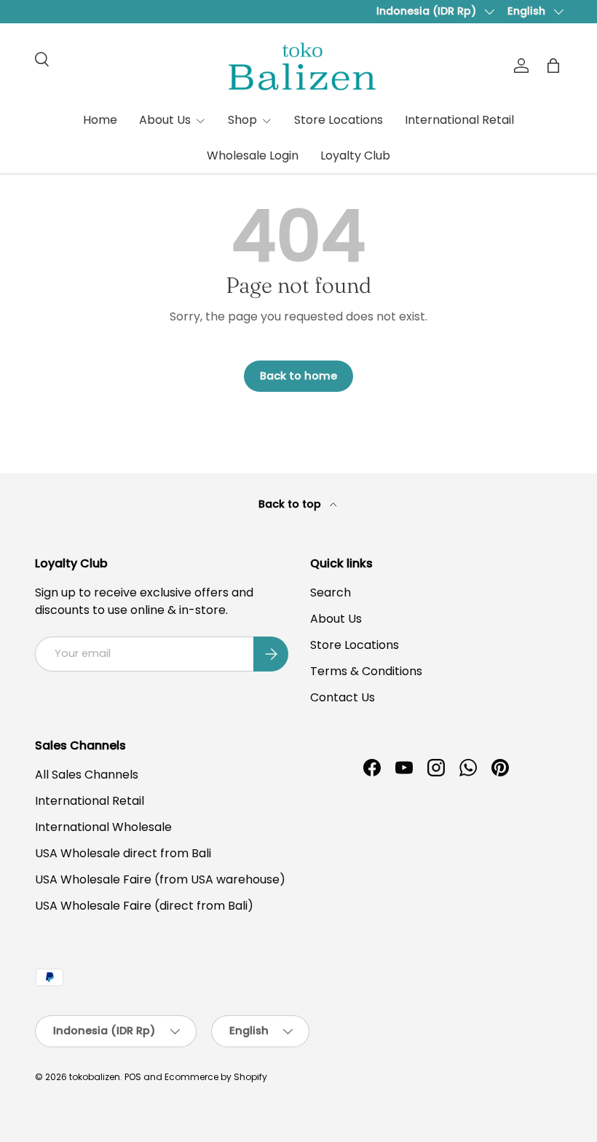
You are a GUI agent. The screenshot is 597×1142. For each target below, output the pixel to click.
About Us (336, 618)
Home (100, 119)
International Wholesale (103, 827)
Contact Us (342, 697)
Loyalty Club (355, 155)
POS (132, 1077)
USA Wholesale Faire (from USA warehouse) (160, 879)
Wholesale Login (252, 155)
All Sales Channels (86, 774)
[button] (553, 66)
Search (330, 592)
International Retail (459, 119)
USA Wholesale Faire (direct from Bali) (144, 905)
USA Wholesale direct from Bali (123, 853)
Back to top (291, 504)
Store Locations (338, 119)
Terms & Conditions (366, 671)
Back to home (298, 376)
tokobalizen (94, 1077)
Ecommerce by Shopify (216, 1077)
